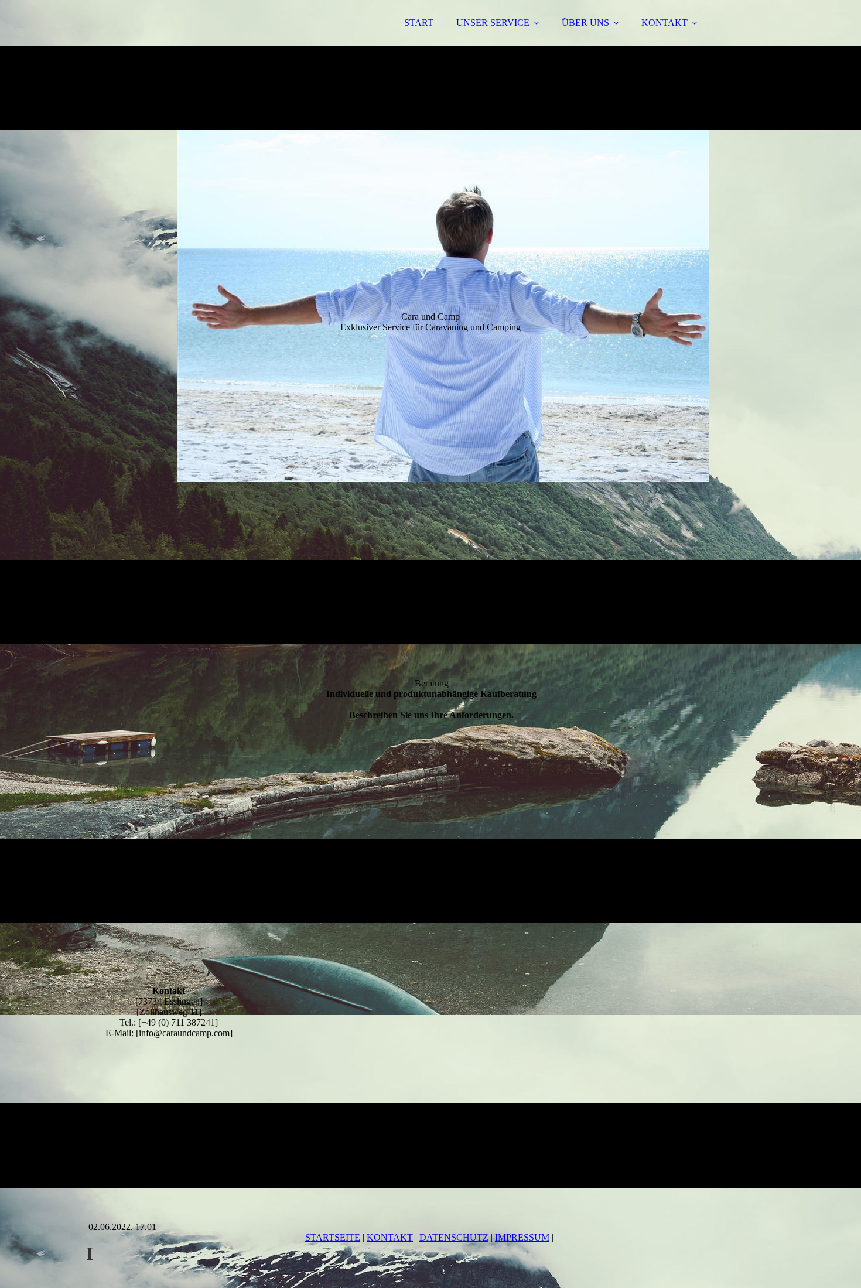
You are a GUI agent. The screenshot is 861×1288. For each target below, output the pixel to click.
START (418, 23)
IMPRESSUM (522, 1237)
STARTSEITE (332, 1237)
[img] (188, 41)
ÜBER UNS (585, 23)
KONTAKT (664, 23)
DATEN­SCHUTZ (453, 1237)
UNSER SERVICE (492, 23)
